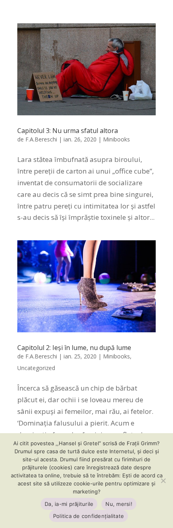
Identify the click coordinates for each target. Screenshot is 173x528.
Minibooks (116, 139)
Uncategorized (36, 368)
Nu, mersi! (118, 504)
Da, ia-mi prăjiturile (69, 504)
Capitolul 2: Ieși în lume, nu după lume (74, 347)
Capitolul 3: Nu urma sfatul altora (67, 130)
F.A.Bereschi (41, 139)
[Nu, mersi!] (163, 481)
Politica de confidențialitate (88, 516)
